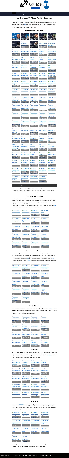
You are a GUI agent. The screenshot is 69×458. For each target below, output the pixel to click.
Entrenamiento (20, 12)
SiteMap (49, 455)
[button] (23, 15)
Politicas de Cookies (39, 455)
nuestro (18, 21)
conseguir (51, 405)
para (25, 24)
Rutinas (53, 12)
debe (55, 205)
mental (51, 308)
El (42, 24)
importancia (21, 404)
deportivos (50, 355)
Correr (34, 12)
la (19, 25)
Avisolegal (22, 455)
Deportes (40, 12)
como (53, 258)
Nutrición (47, 12)
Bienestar (28, 12)
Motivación (59, 12)
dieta (18, 261)
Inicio (14, 12)
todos (28, 258)
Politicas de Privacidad (31, 455)
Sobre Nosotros (45, 455)
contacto (26, 455)
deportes (31, 21)
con (45, 21)
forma (29, 260)
